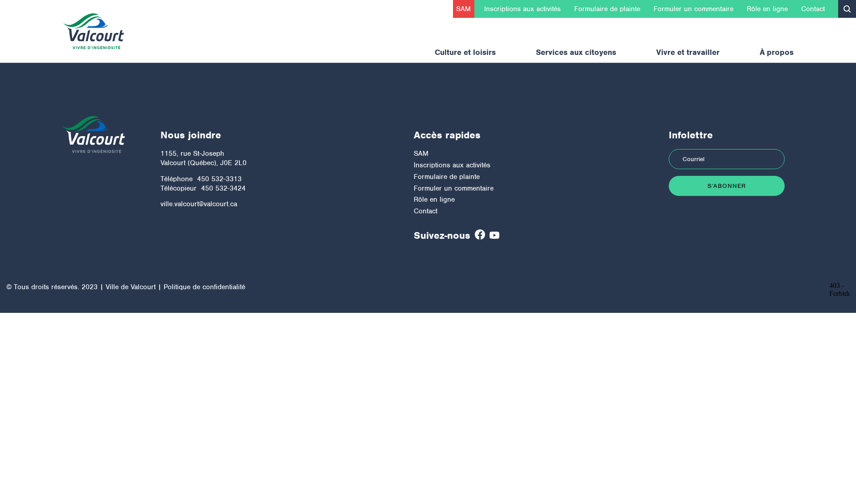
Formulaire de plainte (607, 8)
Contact (813, 8)
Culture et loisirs (465, 52)
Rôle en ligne (767, 8)
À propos (777, 52)
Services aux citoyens (576, 52)
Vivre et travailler (688, 52)
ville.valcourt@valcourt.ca (198, 203)
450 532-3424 (223, 188)
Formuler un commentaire (693, 8)
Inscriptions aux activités (522, 8)
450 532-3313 (219, 179)
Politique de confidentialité (204, 287)
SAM (463, 8)
